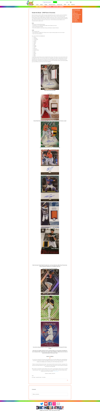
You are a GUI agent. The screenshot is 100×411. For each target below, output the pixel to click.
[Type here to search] (55, 2)
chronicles (43, 377)
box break (33, 377)
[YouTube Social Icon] (46, 404)
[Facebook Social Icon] (50, 404)
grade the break (38, 377)
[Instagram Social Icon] (54, 404)
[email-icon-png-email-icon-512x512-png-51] (58, 404)
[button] (71, 2)
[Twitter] (41, 404)
